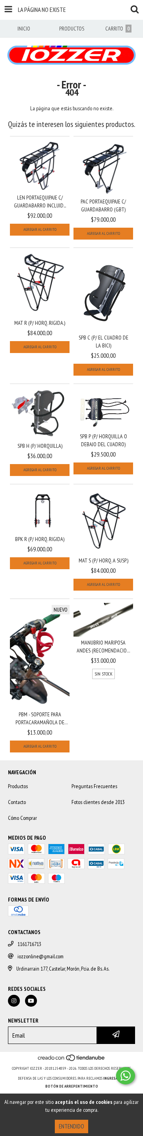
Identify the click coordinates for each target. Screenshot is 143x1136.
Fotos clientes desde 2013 (98, 802)
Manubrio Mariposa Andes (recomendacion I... (103, 646)
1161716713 (29, 944)
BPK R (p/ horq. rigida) (39, 539)
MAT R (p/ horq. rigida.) (39, 322)
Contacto (17, 802)
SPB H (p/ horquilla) (39, 445)
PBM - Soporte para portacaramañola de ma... (39, 718)
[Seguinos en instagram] (14, 1001)
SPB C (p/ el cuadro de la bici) (103, 341)
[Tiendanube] (71, 1060)
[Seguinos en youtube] (31, 1001)
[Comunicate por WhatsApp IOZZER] (125, 1075)
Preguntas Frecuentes (94, 786)
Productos (18, 786)
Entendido (71, 1126)
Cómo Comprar (22, 817)
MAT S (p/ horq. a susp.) (103, 560)
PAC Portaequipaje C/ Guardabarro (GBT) (103, 205)
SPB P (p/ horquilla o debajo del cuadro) (103, 440)
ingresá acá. (114, 1078)
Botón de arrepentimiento (71, 1086)
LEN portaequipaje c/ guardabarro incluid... (40, 201)
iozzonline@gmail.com (40, 956)
